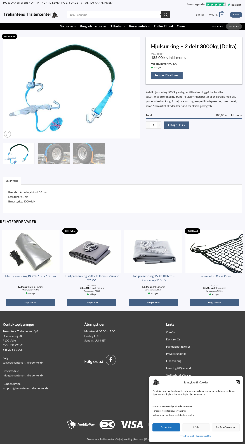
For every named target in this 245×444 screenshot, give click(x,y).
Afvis (196, 427)
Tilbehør (116, 26)
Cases (181, 26)
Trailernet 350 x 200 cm (214, 276)
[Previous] (10, 87)
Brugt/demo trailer (93, 26)
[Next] (133, 87)
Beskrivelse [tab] (12, 180)
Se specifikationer (166, 75)
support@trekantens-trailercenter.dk (25, 388)
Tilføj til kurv (176, 124)
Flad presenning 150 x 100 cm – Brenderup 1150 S (153, 278)
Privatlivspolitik (187, 436)
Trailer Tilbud (163, 26)
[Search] (165, 14)
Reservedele (138, 26)
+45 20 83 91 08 (13, 349)
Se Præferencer (225, 427)
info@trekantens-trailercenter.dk (23, 375)
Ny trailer (67, 26)
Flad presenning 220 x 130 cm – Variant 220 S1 (92, 278)
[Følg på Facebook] (111, 360)
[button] (238, 382)
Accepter (166, 427)
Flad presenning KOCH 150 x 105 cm (30, 276)
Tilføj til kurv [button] (30, 302)
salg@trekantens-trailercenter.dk (23, 362)
